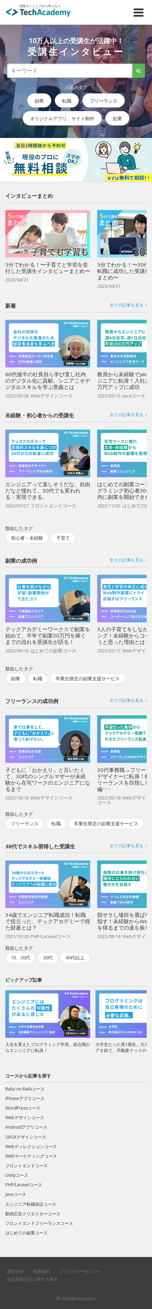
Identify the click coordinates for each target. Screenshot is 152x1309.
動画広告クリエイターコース (32, 1214)
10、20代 (20, 957)
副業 (39, 101)
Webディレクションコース (31, 1147)
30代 (48, 957)
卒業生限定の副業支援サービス (87, 678)
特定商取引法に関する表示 (32, 1279)
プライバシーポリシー (80, 1271)
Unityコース (16, 1175)
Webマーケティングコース (31, 1156)
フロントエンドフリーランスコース (39, 1223)
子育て (63, 538)
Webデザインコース (24, 1118)
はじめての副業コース (26, 1233)
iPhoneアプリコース (25, 1098)
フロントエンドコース (26, 1166)
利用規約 (41, 1271)
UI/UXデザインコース (25, 1137)
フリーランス (103, 101)
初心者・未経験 (27, 538)
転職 (66, 101)
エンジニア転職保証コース (30, 1204)
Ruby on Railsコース (25, 1089)
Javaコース (15, 1194)
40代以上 (75, 957)
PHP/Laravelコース (23, 1185)
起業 (117, 119)
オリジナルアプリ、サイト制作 (62, 119)
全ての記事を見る (127, 305)
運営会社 (15, 1271)
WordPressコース (22, 1108)
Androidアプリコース (26, 1127)
